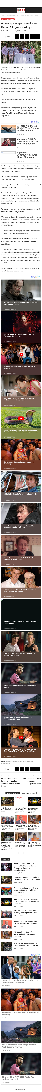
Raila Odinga (6, 763)
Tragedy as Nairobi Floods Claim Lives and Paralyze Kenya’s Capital (7, 809)
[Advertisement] (21, 3)
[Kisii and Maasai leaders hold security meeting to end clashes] (7, 819)
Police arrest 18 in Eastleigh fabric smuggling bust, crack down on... (27, 944)
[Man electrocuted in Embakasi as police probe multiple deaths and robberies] (34, 801)
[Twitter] (22, 36)
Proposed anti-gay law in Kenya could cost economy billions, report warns (20, 809)
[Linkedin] (37, 36)
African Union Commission (14, 761)
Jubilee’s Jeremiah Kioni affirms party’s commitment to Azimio (21, 827)
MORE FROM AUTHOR (28, 793)
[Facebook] (17, 36)
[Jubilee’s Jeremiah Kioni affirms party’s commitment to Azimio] (21, 819)
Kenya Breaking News (12, 15)
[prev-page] (19, 853)
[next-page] (22, 853)
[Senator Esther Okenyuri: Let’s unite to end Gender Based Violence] (34, 836)
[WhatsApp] (32, 36)
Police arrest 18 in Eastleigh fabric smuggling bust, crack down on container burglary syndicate (6, 846)
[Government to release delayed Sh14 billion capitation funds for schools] (21, 836)
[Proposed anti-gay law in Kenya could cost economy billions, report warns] (21, 801)
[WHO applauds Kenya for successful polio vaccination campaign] (34, 819)
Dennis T (5, 31)
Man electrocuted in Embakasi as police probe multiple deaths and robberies (34, 809)
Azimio (25, 761)
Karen (30, 761)
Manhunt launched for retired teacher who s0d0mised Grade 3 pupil (10, 782)
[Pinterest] (27, 36)
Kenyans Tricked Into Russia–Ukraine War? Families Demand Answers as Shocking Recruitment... (25, 867)
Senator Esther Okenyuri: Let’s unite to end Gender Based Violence (34, 844)
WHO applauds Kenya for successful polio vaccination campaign (34, 827)
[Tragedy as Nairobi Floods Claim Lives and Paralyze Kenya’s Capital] (7, 801)
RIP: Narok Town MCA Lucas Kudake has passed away (32, 781)
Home (2, 15)
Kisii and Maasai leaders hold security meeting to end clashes (7, 827)
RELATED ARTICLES (12, 793)
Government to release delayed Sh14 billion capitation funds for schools (21, 844)
